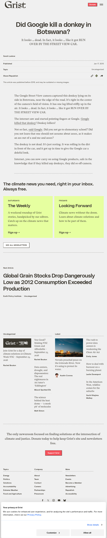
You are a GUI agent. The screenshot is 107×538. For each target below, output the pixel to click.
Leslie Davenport (93, 374)
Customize (52, 532)
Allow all (87, 532)
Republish (70, 490)
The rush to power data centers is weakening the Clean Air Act (93, 346)
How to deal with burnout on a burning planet (95, 367)
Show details (93, 525)
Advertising (70, 486)
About (37, 475)
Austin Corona (66, 375)
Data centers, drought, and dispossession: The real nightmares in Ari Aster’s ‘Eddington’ (41, 376)
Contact (37, 483)
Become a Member (74, 483)
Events (68, 479)
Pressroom (39, 494)
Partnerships (39, 490)
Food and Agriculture (12, 494)
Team (36, 479)
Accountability (9, 486)
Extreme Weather (10, 490)
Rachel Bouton (9, 365)
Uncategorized (98, 69)
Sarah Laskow (9, 56)
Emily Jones (91, 356)
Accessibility (71, 494)
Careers (37, 486)
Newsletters (71, 475)
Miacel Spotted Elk (42, 390)
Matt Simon (39, 411)
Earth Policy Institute (12, 296)
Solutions (7, 483)
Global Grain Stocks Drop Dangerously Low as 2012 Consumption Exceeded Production (49, 281)
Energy (6, 475)
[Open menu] (101, 4)
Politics (6, 479)
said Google (35, 129)
